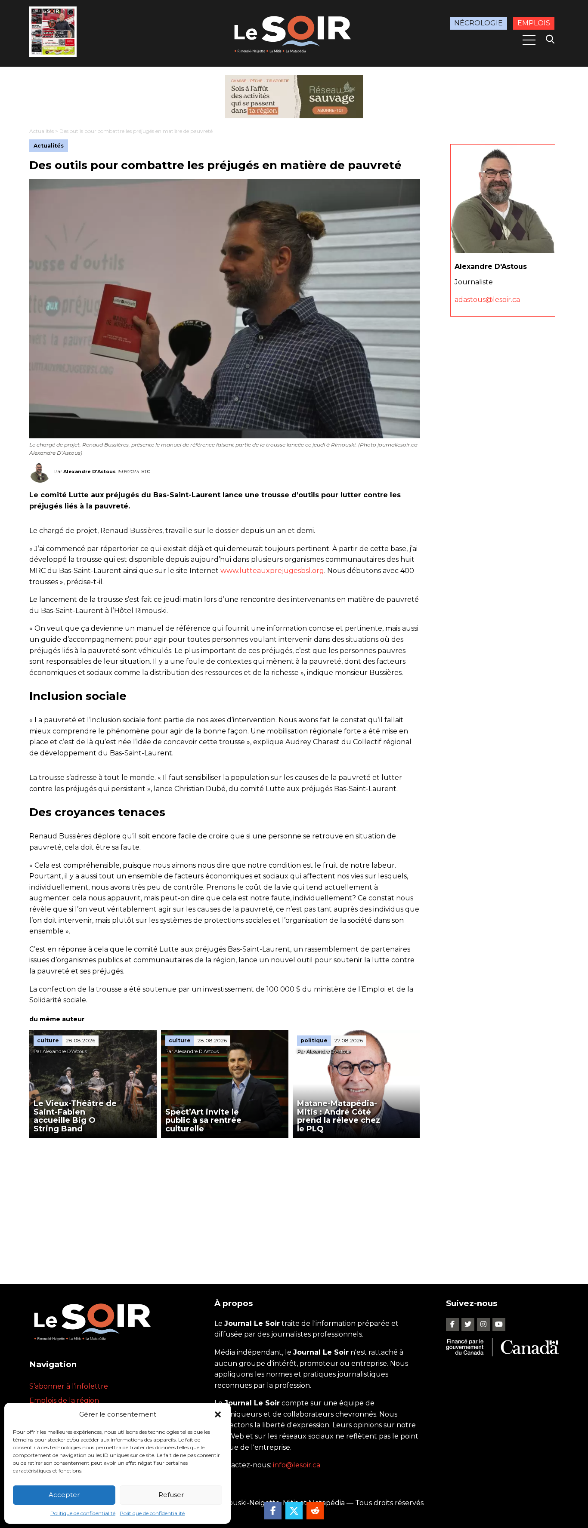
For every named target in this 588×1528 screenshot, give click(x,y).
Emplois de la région (64, 1400)
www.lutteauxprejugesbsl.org (272, 571)
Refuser (171, 1495)
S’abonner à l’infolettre (68, 1386)
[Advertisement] (224, 1202)
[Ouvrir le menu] (529, 40)
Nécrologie (478, 23)
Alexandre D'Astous (89, 471)
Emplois (533, 23)
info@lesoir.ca (296, 1465)
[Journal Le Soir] (294, 32)
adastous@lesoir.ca (487, 300)
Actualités (41, 131)
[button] (218, 1414)
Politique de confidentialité (82, 1513)
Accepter (64, 1495)
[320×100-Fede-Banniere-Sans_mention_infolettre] (294, 96)
